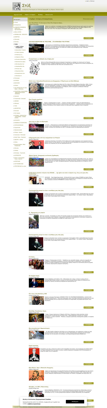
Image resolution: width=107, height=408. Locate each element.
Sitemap (92, 1)
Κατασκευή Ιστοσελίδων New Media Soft (84, 406)
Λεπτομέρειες (88, 38)
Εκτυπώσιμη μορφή (88, 18)
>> (90, 404)
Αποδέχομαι (75, 401)
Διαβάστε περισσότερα (34, 403)
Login (87, 1)
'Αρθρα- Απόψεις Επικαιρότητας (41, 19)
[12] (87, 404)
